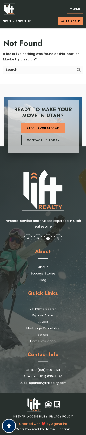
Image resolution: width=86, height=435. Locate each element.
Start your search (43, 128)
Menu (76, 9)
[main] (43, 56)
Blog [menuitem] (43, 280)
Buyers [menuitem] (43, 322)
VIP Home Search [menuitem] (43, 309)
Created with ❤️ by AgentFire (43, 424)
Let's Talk (72, 21)
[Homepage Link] (9, 8)
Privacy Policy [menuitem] (61, 416)
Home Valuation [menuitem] (43, 341)
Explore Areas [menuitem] (43, 315)
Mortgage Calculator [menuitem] (43, 328)
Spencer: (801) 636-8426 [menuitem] (43, 376)
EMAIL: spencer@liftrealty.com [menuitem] (43, 383)
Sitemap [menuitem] (19, 416)
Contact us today (43, 140)
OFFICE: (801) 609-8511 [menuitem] (43, 370)
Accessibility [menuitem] (37, 416)
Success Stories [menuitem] (43, 273)
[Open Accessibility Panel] (9, 426)
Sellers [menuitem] (43, 335)
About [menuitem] (43, 267)
